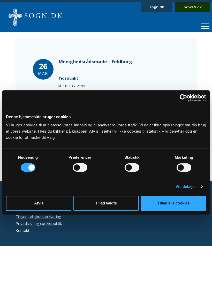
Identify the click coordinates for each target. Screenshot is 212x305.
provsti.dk (193, 7)
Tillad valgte (106, 203)
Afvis (38, 203)
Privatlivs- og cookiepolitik (39, 223)
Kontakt (22, 230)
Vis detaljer (186, 186)
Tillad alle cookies (173, 203)
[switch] (80, 167)
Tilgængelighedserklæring (38, 216)
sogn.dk (157, 7)
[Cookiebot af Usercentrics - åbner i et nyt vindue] (183, 98)
